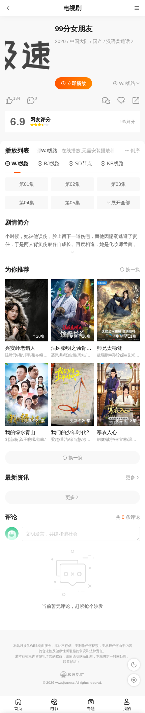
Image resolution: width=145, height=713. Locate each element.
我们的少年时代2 (70, 432)
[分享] (136, 100)
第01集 (26, 184)
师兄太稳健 (109, 348)
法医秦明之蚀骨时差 (73, 348)
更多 (130, 477)
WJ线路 (19, 163)
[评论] (31, 100)
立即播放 (76, 83)
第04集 (26, 202)
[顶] (9, 100)
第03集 (118, 184)
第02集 (72, 184)
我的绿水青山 (20, 432)
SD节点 (83, 163)
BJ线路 (51, 163)
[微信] (106, 101)
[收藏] (121, 100)
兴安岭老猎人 (20, 348)
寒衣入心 (107, 432)
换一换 (132, 269)
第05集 (72, 202)
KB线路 (115, 163)
